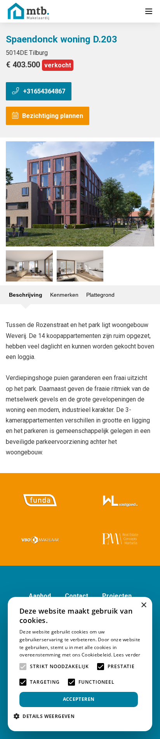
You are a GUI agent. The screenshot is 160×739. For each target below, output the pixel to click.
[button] (47, 716)
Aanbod (40, 596)
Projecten (117, 596)
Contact (76, 596)
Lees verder (126, 654)
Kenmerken (64, 295)
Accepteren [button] (79, 699)
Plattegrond (100, 295)
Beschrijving (25, 295)
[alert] (80, 664)
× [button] (143, 605)
